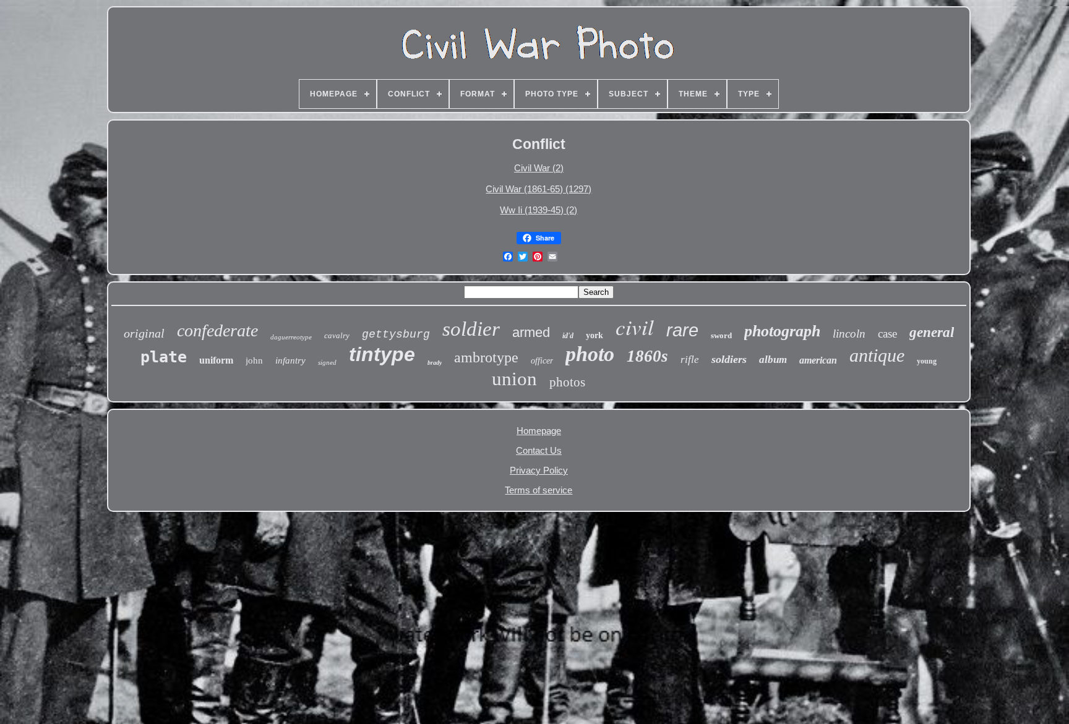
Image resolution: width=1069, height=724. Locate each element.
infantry (290, 360)
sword (721, 335)
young (927, 361)
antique (876, 355)
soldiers (729, 359)
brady (434, 362)
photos (567, 382)
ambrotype (486, 357)
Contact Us (539, 450)
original (144, 333)
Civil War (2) (539, 168)
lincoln (849, 333)
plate (163, 357)
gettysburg (396, 334)
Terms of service (538, 490)
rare (682, 330)
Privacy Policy (539, 470)
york (594, 335)
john (254, 360)
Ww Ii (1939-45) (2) (538, 210)
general (931, 332)
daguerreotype (291, 337)
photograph (782, 331)
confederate (217, 330)
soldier (471, 329)
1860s (647, 356)
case (887, 333)
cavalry (337, 335)
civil (635, 326)
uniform (216, 360)
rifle (689, 359)
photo (589, 354)
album (773, 359)
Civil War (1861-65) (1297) (538, 189)
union (514, 379)
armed (531, 332)
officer (542, 360)
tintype (382, 354)
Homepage (539, 430)
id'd (567, 335)
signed (327, 362)
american (818, 360)
